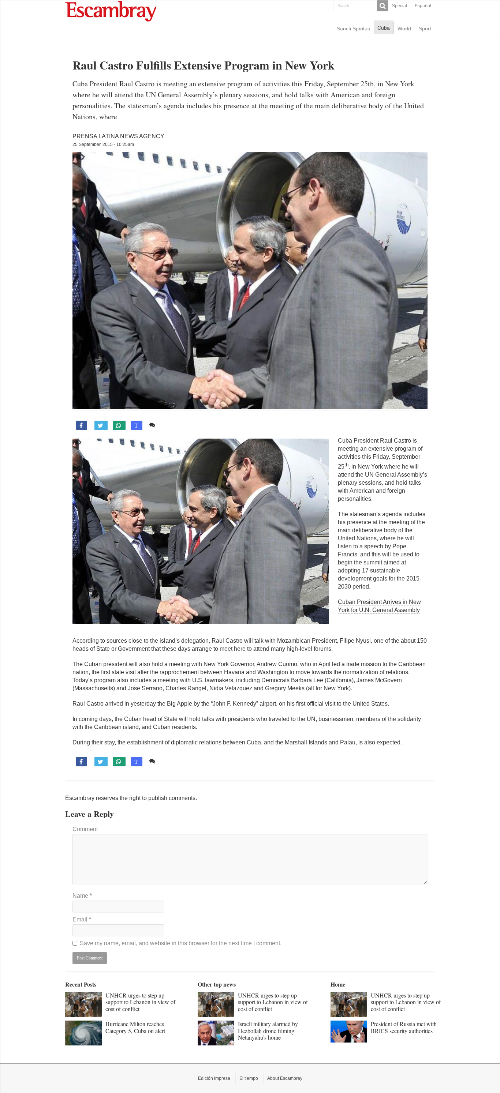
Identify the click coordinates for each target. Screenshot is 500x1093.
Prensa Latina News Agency (118, 136)
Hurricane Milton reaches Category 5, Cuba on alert (135, 1027)
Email (81, 919)
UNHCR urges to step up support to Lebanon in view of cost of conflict (140, 1002)
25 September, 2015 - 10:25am (103, 144)
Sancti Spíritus (353, 28)
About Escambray (284, 1078)
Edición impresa (214, 1078)
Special (399, 5)
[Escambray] (111, 11)
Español (423, 5)
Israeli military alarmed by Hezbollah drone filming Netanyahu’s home (268, 1030)
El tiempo (248, 1078)
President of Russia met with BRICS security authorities (404, 1027)
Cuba (383, 28)
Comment (85, 829)
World (404, 28)
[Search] (382, 5)
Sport (425, 28)
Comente (170, 425)
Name (82, 896)
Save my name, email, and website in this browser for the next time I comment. (180, 943)
